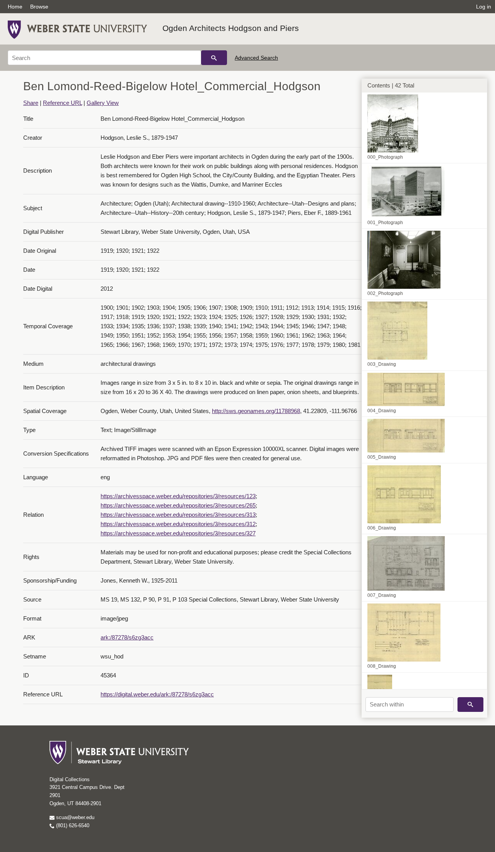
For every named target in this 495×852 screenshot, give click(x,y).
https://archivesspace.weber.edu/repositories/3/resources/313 (178, 514)
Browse (39, 6)
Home (15, 6)
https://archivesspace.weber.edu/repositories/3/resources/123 (178, 496)
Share (30, 102)
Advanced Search (256, 58)
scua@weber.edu (74, 817)
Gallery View (103, 102)
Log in (483, 6)
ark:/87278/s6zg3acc (127, 637)
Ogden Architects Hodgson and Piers (230, 28)
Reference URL (62, 102)
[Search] (214, 57)
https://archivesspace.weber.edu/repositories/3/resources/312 (178, 524)
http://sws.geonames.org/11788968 (256, 411)
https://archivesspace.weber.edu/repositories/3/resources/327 (178, 533)
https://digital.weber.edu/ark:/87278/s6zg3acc (157, 694)
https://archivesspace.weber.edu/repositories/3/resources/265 (178, 505)
